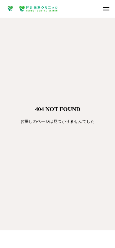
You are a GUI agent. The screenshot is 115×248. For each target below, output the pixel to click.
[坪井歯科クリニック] (32, 9)
